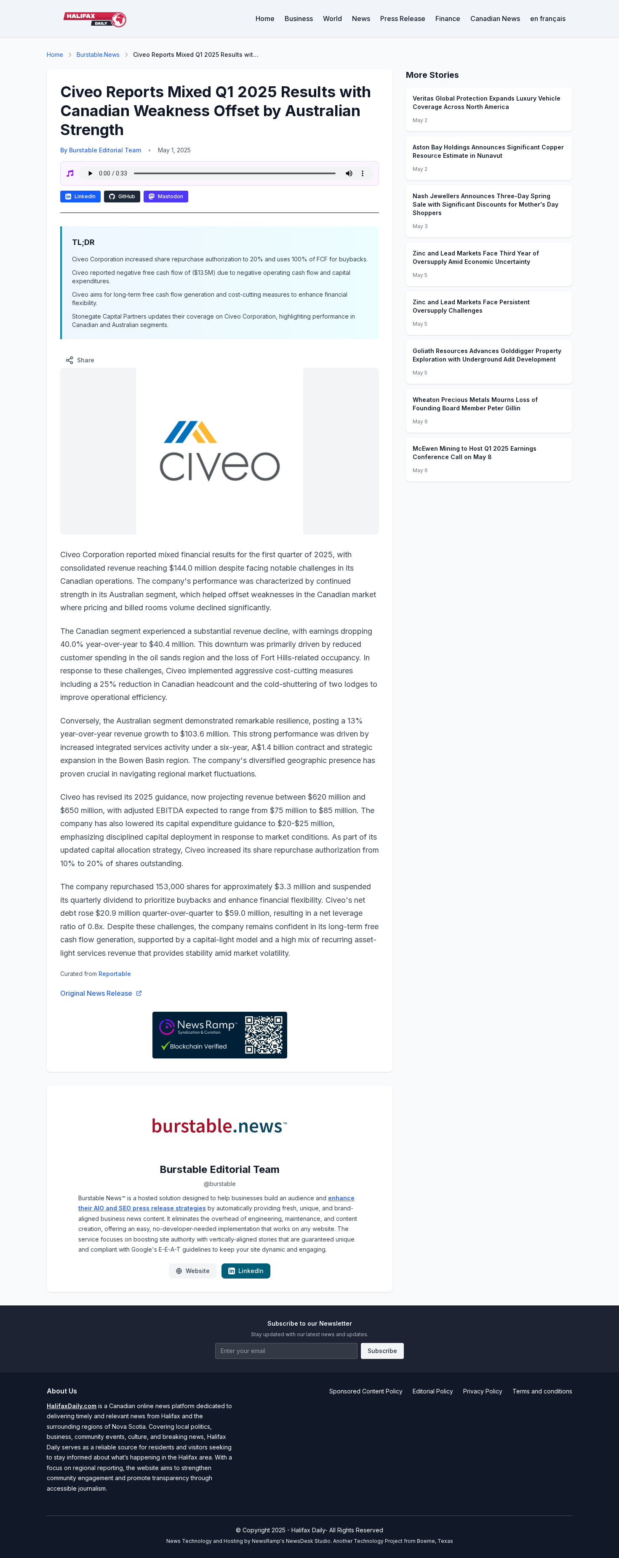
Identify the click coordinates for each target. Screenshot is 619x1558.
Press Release (402, 18)
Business (299, 18)
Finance (447, 18)
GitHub (126, 196)
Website (198, 1270)
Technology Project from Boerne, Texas (403, 1541)
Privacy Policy (482, 1391)
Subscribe (382, 1350)
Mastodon (170, 196)
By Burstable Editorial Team (100, 150)
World (332, 18)
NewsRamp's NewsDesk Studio (291, 1541)
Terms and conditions (542, 1391)
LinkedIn (85, 196)
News (361, 18)
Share (85, 360)
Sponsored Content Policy (366, 1391)
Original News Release (96, 993)
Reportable (115, 973)
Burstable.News (98, 54)
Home (265, 18)
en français (548, 18)
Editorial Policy (433, 1391)
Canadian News (495, 18)
